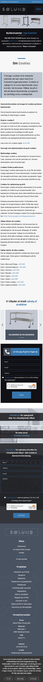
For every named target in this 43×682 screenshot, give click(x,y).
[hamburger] (38, 9)
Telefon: (21, 644)
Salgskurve (21, 578)
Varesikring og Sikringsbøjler (22, 607)
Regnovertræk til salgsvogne (21, 604)
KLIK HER (26, 143)
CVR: (21, 635)
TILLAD (8, 678)
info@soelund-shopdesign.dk (10, 2)
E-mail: (21, 650)
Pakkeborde (21, 585)
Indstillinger (33, 679)
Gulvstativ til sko (21, 601)
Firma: (21, 620)
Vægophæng (21, 591)
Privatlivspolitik (11, 498)
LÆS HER (21, 264)
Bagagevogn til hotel (21, 598)
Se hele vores (21, 434)
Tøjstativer (21, 575)
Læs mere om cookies (24, 673)
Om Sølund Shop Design (21, 549)
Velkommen (21, 546)
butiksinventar (13, 41)
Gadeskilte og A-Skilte (21, 572)
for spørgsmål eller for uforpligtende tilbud (21, 417)
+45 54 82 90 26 (37, 2)
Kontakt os (10, 450)
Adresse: (21, 626)
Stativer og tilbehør (21, 594)
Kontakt (21, 553)
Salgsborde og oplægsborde (21, 334)
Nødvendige (20, 678)
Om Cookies (21, 556)
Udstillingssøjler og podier (21, 588)
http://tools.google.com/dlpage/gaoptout (19, 216)
